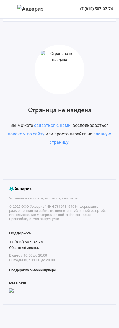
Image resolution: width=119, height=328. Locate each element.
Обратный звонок (24, 248)
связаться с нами (52, 125)
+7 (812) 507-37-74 (26, 242)
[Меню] (9, 9)
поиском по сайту (26, 134)
